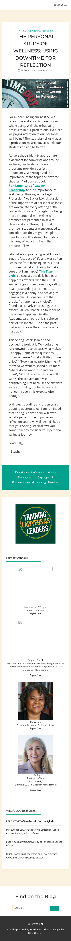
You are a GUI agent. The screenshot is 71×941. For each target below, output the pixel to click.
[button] (60, 5)
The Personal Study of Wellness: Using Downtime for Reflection (35, 51)
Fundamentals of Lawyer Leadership (36, 472)
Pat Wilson (35, 721)
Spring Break (47, 477)
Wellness (55, 482)
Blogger (56, 929)
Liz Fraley (35, 775)
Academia (27, 31)
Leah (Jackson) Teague (35, 607)
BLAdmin (48, 70)
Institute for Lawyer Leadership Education (29, 829)
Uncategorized (43, 31)
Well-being (40, 482)
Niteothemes (35, 933)
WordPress (36, 929)
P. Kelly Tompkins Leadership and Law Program (31, 854)
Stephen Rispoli (35, 660)
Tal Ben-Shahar (22, 482)
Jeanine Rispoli (28, 477)
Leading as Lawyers (16, 841)
